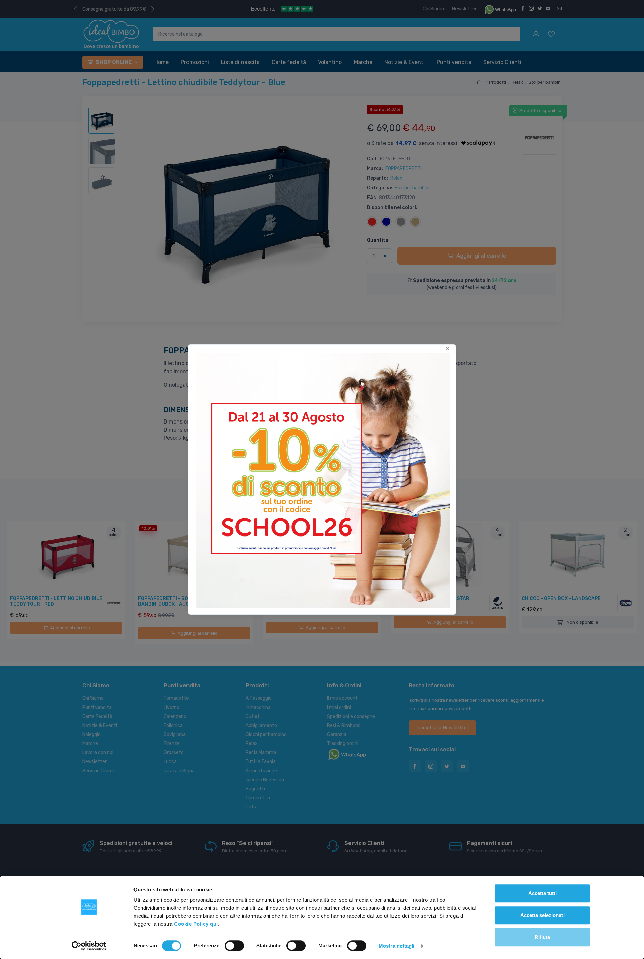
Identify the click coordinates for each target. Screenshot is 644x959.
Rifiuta (542, 937)
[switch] (234, 945)
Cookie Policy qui (196, 924)
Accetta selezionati (542, 915)
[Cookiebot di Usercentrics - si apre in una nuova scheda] (89, 946)
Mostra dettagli (397, 946)
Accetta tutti (542, 893)
